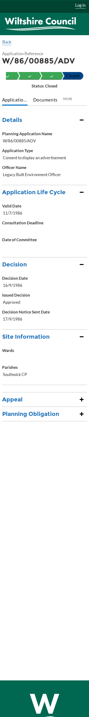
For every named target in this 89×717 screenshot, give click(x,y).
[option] (29, 76)
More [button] (68, 99)
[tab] (15, 100)
